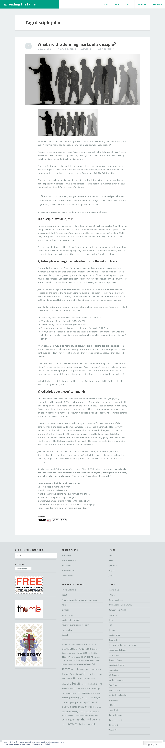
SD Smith (112, 705)
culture (70, 660)
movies (93, 694)
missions (84, 693)
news (129, 4)
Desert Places (67, 575)
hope (93, 678)
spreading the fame (20, 4)
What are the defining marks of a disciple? (77, 44)
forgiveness (93, 669)
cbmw (111, 620)
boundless (113, 615)
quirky (65, 706)
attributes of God (73, 648)
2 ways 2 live (114, 590)
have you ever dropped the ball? (75, 625)
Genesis (74, 674)
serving (75, 711)
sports (70, 716)
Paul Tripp (113, 685)
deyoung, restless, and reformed (122, 645)
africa (90, 644)
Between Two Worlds (117, 610)
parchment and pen (117, 680)
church (66, 656)
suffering (67, 719)
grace (96, 674)
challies (112, 630)
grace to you (114, 655)
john (82, 684)
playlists (157, 4)
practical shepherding (118, 695)
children (86, 653)
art (95, 645)
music (99, 694)
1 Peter (64, 645)
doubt (98, 661)
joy (86, 684)
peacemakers (114, 690)
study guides (93, 716)
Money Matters (68, 570)
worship (92, 724)
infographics (66, 684)
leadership (92, 684)
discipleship (71, 49)
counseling (87, 656)
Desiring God (114, 640)
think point (113, 725)
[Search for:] (36, 555)
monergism (113, 670)
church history (75, 657)
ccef (110, 625)
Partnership (67, 565)
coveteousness (68, 615)
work (85, 724)
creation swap (114, 635)
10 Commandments (75, 645)
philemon (83, 698)
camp (74, 653)
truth (64, 724)
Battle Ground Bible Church (120, 605)
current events (79, 661)
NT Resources (114, 675)
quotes (73, 706)
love (100, 683)
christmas (94, 653)
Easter (64, 665)
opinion (65, 698)
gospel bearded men (117, 650)
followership (85, 49)
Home (106, 4)
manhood (65, 689)
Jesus (76, 683)
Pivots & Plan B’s (69, 560)
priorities (79, 702)
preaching (65, 702)
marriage (74, 688)
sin (81, 711)
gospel (89, 673)
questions (142, 4)
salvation (66, 711)
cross (64, 660)
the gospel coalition (117, 720)
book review (96, 649)
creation (97, 657)
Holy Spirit (86, 678)
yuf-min (112, 575)
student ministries (81, 715)
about (118, 4)
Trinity (98, 720)
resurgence (113, 700)
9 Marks (112, 595)
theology (76, 719)
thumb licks (88, 719)
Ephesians (72, 664)
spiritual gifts (88, 712)
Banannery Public (116, 600)
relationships (86, 706)
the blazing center (116, 715)
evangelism (84, 664)
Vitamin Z (113, 730)
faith (94, 664)
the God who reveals (70, 620)
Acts (85, 644)
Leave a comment (105, 49)
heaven (69, 678)
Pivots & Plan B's (69, 590)
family (66, 669)
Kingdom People (115, 660)
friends (65, 674)
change (79, 653)
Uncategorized (74, 723)
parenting (74, 697)
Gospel (65, 635)
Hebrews (77, 678)
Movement (66, 555)
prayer (97, 697)
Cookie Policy (47, 744)
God (82, 674)
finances (73, 669)
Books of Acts (66, 653)
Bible (88, 648)
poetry (90, 698)
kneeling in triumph (117, 665)
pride (72, 702)
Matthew (83, 689)
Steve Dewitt (114, 710)
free (99, 669)
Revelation (98, 707)
